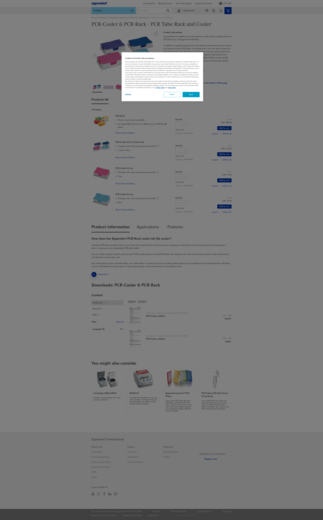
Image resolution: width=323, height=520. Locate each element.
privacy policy (160, 87)
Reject (172, 94)
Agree (191, 94)
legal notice (172, 87)
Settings (128, 94)
